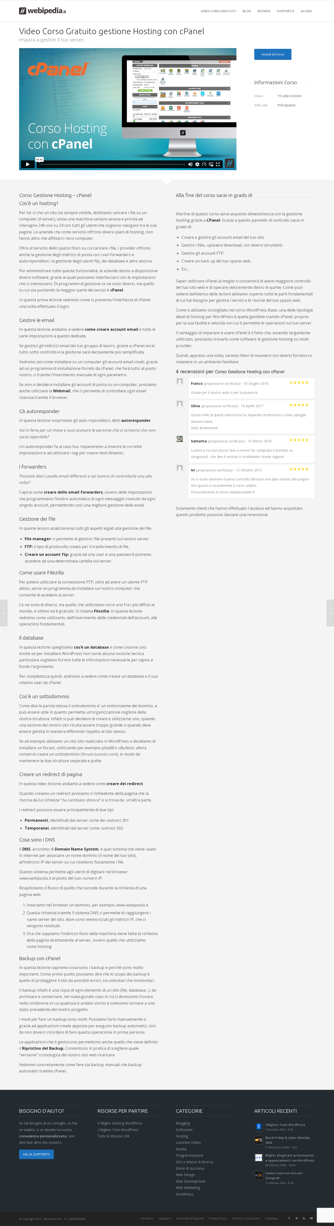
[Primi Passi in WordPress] (330, 613)
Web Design (185, 1174)
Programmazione (189, 1155)
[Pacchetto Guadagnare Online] (4, 613)
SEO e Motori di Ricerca (194, 1162)
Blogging (183, 1123)
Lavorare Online (188, 1142)
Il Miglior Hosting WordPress (120, 1123)
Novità (181, 1149)
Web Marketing (188, 1187)
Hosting (182, 1136)
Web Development (190, 1181)
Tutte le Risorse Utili (113, 1136)
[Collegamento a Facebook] (289, 1218)
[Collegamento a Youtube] (311, 1218)
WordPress (184, 1194)
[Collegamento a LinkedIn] (304, 1218)
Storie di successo (190, 1168)
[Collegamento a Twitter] (296, 1218)
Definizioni (184, 1129)
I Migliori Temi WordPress (118, 1129)
